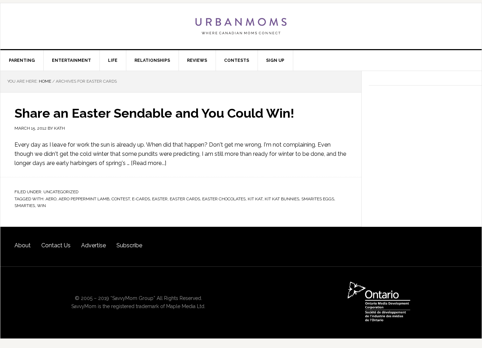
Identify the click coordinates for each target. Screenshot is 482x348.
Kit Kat (255, 198)
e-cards (141, 198)
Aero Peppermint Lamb (84, 198)
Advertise (93, 245)
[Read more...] (148, 163)
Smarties (24, 205)
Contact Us (56, 245)
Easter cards (185, 198)
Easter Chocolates (224, 198)
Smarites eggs (317, 198)
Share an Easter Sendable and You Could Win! (154, 113)
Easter (160, 198)
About (22, 245)
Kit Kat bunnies (282, 198)
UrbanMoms (241, 26)
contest (121, 198)
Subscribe (129, 245)
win (41, 205)
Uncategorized (60, 191)
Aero (51, 198)
